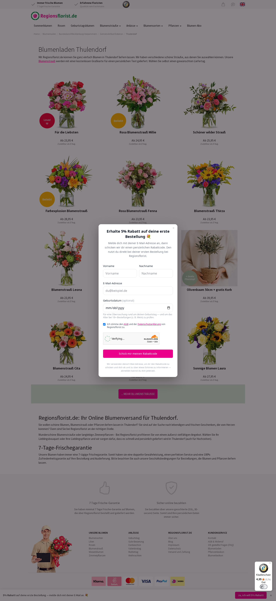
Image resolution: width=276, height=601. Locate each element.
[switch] (263, 586)
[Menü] (270, 564)
